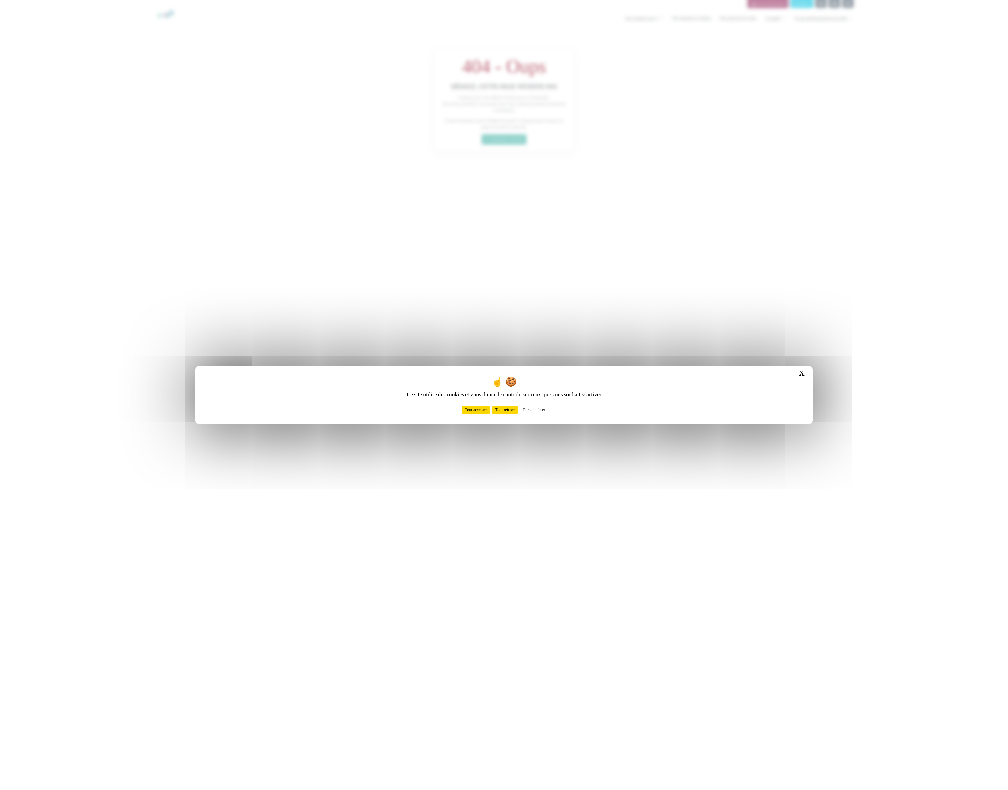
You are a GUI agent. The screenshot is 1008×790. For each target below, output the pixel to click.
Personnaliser (534, 410)
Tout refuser (505, 410)
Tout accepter (476, 410)
